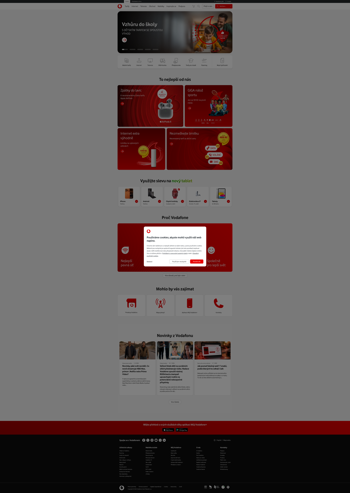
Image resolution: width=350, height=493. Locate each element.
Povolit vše (197, 262)
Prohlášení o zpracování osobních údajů (174, 253)
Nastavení (149, 261)
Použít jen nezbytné (179, 262)
